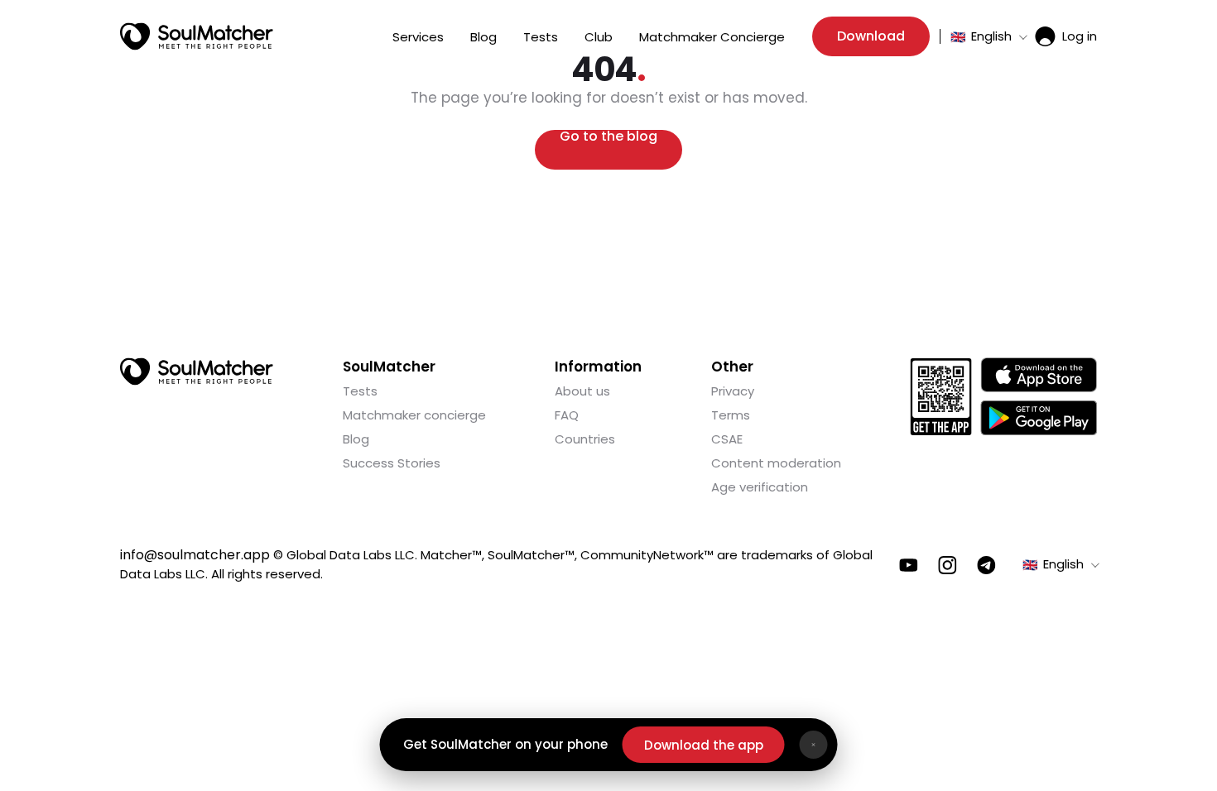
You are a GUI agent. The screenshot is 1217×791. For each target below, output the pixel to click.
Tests (540, 37)
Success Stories (391, 463)
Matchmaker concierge (414, 415)
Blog (483, 37)
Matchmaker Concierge (712, 37)
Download (871, 36)
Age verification (759, 487)
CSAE (727, 439)
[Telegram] (986, 565)
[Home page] (196, 36)
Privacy (732, 391)
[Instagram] (947, 565)
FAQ (567, 415)
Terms (730, 415)
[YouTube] (908, 565)
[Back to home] (196, 371)
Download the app (703, 745)
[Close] (814, 745)
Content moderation (776, 463)
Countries (585, 439)
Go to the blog (608, 138)
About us (582, 391)
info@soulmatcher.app (195, 554)
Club (598, 37)
